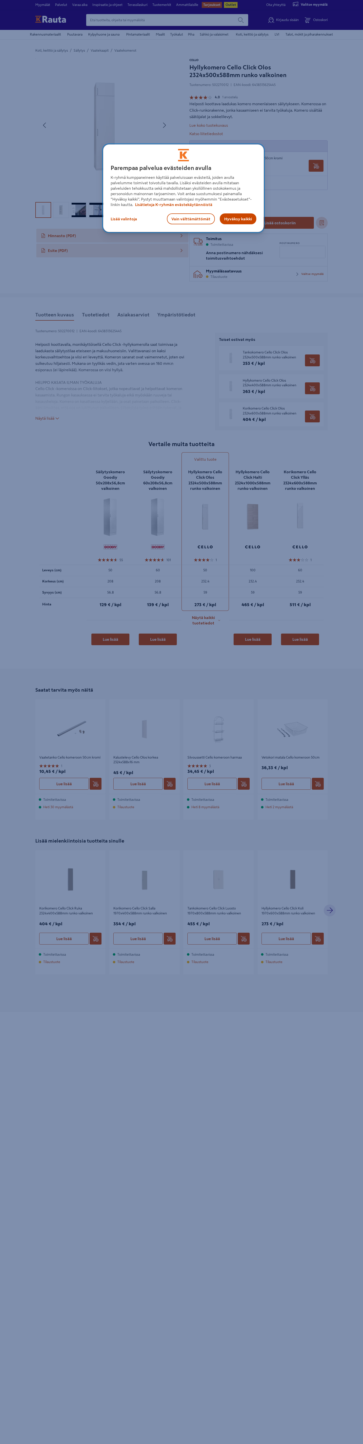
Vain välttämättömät (190, 219)
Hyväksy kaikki (238, 219)
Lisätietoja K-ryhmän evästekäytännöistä (173, 204)
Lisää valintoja (124, 219)
